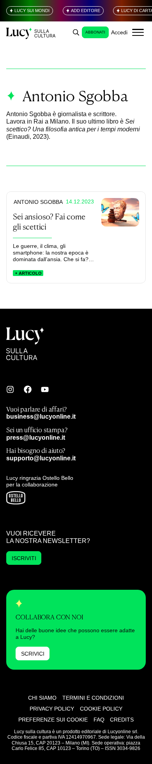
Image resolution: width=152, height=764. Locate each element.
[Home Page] (31, 32)
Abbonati (95, 32)
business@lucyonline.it (41, 416)
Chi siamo (42, 697)
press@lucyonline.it (35, 437)
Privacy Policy (52, 708)
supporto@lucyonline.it (41, 458)
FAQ (99, 719)
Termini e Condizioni (93, 697)
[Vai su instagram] (10, 389)
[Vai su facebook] (28, 389)
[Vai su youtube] (45, 389)
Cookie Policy (101, 708)
